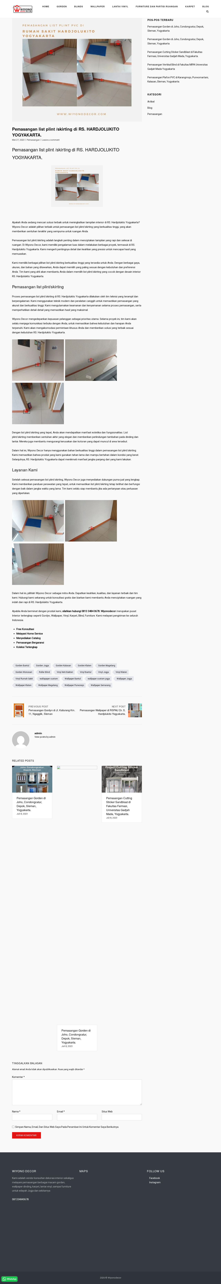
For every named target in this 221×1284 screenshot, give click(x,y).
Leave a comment (51, 140)
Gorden (62, 6)
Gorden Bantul (22, 665)
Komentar (18, 1077)
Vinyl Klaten (121, 672)
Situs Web (107, 1111)
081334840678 (20, 1199)
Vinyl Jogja (103, 672)
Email (61, 1111)
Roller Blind (44, 672)
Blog (205, 6)
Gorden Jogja (42, 665)
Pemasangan (33, 140)
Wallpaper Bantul (73, 679)
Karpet (190, 6)
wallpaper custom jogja (99, 679)
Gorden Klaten (84, 665)
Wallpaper (97, 6)
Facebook (154, 1178)
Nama (16, 1111)
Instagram (155, 1182)
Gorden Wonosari (24, 672)
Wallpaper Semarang (100, 685)
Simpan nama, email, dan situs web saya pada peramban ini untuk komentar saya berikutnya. (67, 1127)
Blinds (78, 6)
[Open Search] (207, 11)
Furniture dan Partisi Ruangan (157, 6)
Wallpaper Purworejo (74, 685)
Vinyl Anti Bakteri (65, 672)
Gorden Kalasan (63, 665)
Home (45, 6)
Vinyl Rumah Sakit (24, 679)
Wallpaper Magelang (48, 685)
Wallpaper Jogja (124, 679)
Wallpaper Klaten (23, 685)
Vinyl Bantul (85, 672)
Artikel (151, 101)
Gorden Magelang (106, 665)
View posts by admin (45, 737)
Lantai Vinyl (120, 6)
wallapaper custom (49, 679)
